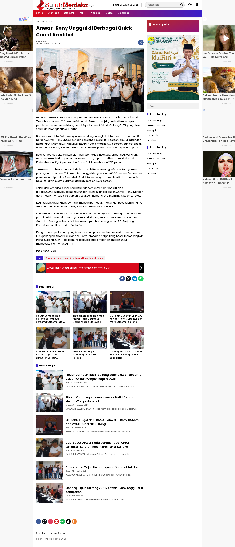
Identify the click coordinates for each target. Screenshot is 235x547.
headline (151, 140)
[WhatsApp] (141, 278)
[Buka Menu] (197, 5)
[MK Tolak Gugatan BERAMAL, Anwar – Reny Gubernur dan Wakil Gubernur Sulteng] (127, 302)
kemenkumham (156, 125)
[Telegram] (134, 278)
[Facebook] (122, 278)
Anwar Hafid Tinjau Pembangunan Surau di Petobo (86, 354)
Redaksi (40, 533)
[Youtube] (56, 521)
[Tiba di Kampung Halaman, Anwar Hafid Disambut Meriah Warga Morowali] (90, 302)
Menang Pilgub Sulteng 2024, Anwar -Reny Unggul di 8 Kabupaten (126, 354)
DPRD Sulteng (154, 120)
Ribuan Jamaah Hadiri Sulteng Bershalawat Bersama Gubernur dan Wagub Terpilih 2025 (50, 319)
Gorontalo (152, 135)
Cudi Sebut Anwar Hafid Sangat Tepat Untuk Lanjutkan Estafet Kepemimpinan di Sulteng (51, 355)
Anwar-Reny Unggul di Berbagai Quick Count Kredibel (76, 257)
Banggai (151, 130)
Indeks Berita (57, 533)
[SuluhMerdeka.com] (65, 4)
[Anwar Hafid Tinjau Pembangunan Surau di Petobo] (90, 338)
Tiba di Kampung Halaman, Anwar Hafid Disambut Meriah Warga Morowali (88, 319)
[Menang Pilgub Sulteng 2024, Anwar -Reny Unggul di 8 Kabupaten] (127, 338)
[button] (181, 4)
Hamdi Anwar (42, 41)
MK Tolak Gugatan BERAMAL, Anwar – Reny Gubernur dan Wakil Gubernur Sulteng (126, 319)
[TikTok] (68, 521)
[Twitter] (128, 278)
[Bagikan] (141, 42)
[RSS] (74, 521)
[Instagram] (50, 521)
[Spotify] (62, 521)
